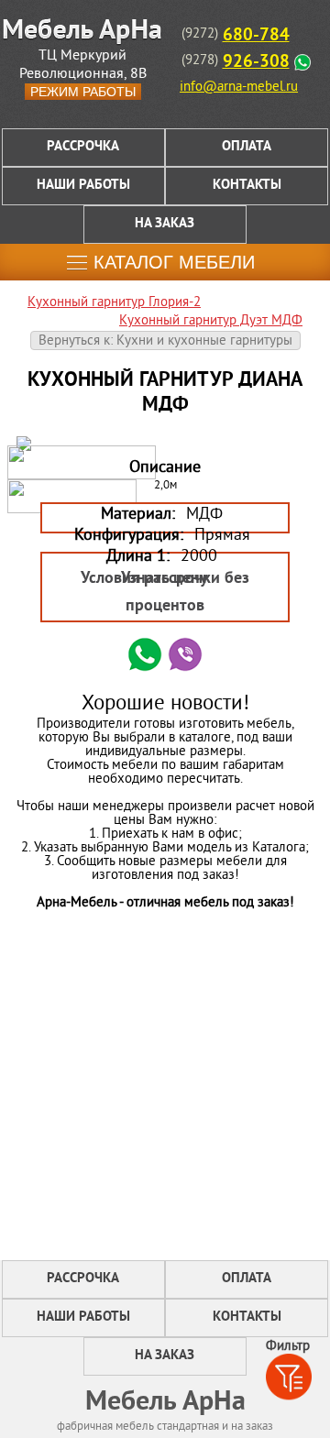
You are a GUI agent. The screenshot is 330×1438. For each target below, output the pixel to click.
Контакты (247, 185)
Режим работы (83, 91)
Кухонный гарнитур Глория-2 (114, 303)
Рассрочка (83, 147)
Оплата (246, 147)
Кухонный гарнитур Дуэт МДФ (210, 321)
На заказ (164, 224)
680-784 (256, 36)
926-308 (256, 62)
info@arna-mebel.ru (239, 87)
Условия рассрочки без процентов (165, 592)
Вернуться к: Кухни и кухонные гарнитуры (165, 341)
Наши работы (83, 185)
